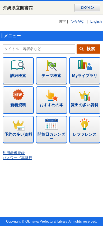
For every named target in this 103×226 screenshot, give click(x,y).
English (96, 21)
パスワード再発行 (17, 158)
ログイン (87, 7)
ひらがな (77, 21)
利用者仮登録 (14, 153)
